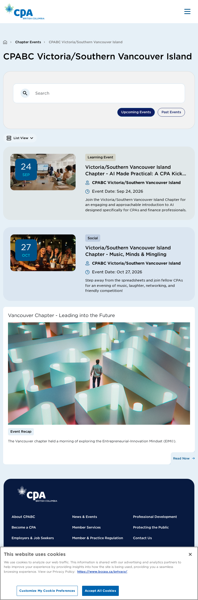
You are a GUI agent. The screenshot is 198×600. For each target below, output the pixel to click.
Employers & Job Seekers (33, 538)
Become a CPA (24, 527)
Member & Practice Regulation (97, 538)
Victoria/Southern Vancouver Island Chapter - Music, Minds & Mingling (128, 251)
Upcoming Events (136, 112)
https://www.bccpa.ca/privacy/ (102, 571)
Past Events (171, 112)
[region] (99, 573)
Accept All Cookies (100, 591)
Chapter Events (28, 42)
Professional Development (155, 517)
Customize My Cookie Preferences (47, 591)
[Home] (37, 494)
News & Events (84, 517)
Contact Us (142, 538)
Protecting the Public (151, 527)
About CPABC (23, 517)
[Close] (190, 554)
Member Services (86, 527)
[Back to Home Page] (25, 11)
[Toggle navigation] (187, 11)
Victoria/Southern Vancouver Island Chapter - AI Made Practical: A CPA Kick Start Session (133, 173)
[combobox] (107, 93)
